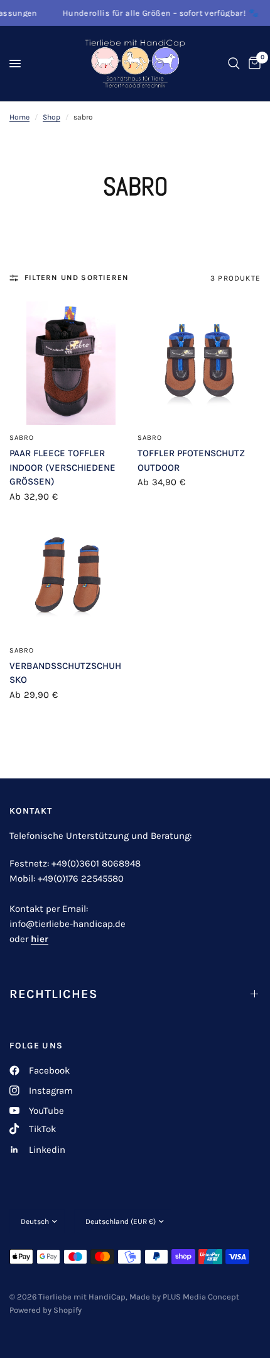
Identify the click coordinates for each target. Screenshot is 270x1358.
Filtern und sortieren (76, 277)
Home (19, 117)
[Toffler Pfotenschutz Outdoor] (199, 363)
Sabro (22, 438)
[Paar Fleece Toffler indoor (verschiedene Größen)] (70, 363)
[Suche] (234, 63)
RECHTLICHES (53, 994)
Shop (51, 117)
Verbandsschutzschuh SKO (65, 673)
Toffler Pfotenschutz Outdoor (191, 460)
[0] (252, 63)
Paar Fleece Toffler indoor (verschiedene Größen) (62, 467)
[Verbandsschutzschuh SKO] (70, 575)
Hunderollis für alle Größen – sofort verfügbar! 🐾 (152, 13)
